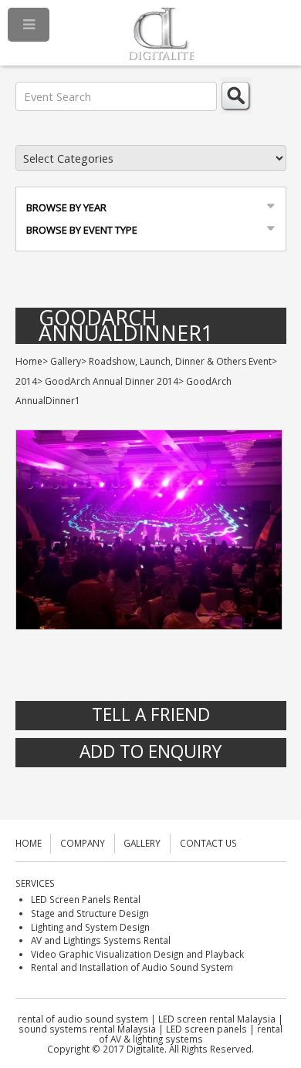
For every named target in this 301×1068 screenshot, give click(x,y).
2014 (26, 381)
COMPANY (82, 843)
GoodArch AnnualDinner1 (126, 326)
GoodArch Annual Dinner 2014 (111, 381)
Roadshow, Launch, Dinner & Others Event (180, 361)
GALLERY (142, 843)
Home (28, 361)
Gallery (65, 361)
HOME (28, 843)
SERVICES (35, 883)
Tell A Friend (151, 714)
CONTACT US (208, 843)
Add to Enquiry (150, 751)
